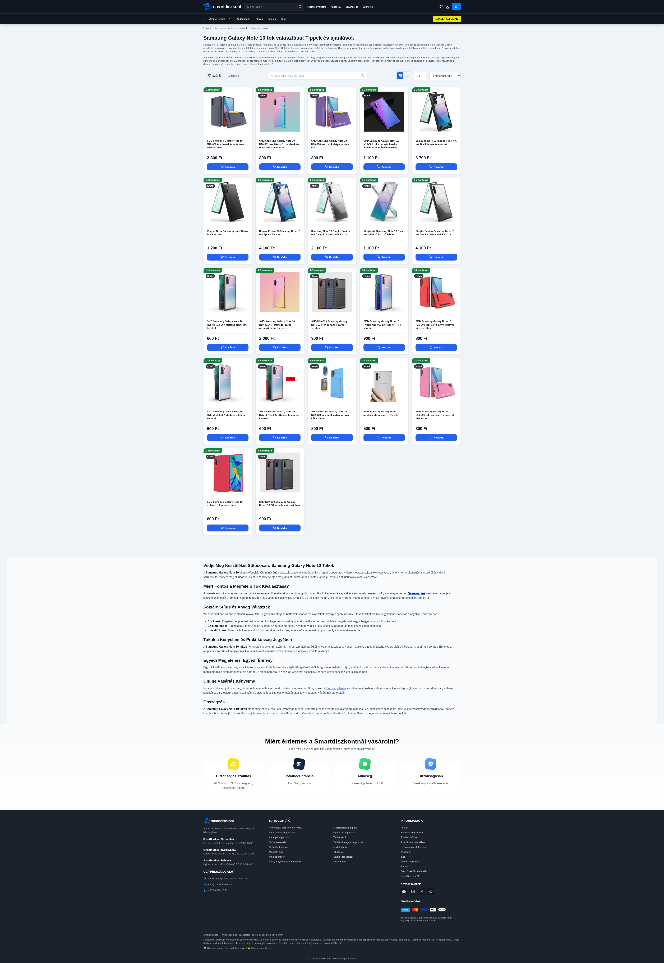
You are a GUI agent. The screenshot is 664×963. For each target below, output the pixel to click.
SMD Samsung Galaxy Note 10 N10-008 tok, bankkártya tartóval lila (330, 144)
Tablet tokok (340, 837)
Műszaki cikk (276, 851)
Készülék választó (316, 6)
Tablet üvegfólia (277, 842)
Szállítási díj (351, 6)
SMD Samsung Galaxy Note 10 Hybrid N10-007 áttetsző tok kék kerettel (382, 324)
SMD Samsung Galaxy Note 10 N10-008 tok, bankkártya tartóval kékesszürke (226, 144)
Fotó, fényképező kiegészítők (285, 861)
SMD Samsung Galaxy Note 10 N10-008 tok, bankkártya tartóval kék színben (330, 415)
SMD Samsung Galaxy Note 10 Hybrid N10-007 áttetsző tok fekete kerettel (227, 324)
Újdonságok (243, 18)
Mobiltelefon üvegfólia (345, 827)
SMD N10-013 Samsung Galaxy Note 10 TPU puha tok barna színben (329, 324)
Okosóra (338, 851)
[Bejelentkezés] (447, 7)
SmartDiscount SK (410, 876)
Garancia (405, 866)
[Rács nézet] (400, 75)
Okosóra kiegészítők (344, 832)
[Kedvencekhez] (246, 130)
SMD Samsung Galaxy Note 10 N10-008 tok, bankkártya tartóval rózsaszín (435, 415)
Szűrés (217, 75)
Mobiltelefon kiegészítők (282, 832)
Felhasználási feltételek (413, 847)
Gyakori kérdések (410, 861)
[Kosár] (456, 6)
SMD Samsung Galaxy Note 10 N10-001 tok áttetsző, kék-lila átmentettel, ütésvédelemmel (381, 144)
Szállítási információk (411, 832)
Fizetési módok (408, 837)
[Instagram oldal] (412, 891)
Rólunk (404, 827)
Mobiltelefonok (277, 856)
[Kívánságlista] (441, 7)
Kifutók (272, 18)
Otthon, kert (339, 861)
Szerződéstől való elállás (413, 871)
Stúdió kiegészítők (343, 856)
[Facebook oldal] (403, 891)
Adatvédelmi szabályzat (413, 842)
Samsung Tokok (336, 688)
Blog (283, 18)
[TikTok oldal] (421, 891)
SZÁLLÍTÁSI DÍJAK (447, 18)
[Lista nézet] (407, 75)
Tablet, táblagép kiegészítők (348, 842)
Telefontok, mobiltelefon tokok (231, 28)
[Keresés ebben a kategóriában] (363, 76)
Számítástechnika (278, 847)
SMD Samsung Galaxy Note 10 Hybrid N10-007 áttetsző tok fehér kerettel (226, 415)
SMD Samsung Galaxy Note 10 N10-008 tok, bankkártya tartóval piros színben (435, 324)
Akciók (259, 18)
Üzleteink (368, 6)
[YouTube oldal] (430, 891)
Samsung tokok (259, 28)
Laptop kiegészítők (279, 837)
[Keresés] (300, 6)
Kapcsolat (336, 6)
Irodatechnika (340, 847)
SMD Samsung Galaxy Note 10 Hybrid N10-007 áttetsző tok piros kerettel (279, 415)
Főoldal (207, 28)
